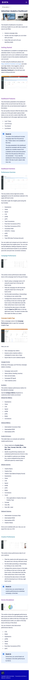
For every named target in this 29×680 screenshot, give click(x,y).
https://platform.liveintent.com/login (11, 64)
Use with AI (6, 7)
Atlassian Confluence (6, 677)
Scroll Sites (23, 676)
